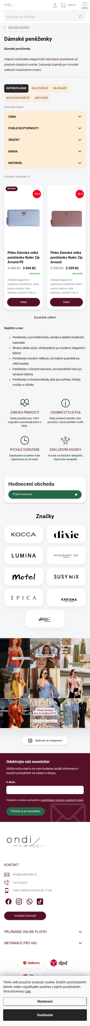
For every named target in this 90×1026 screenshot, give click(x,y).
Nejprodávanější (18, 97)
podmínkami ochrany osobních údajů (62, 800)
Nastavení (45, 1001)
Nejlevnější (40, 88)
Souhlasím (45, 1015)
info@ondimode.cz (25, 874)
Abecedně (41, 97)
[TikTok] (39, 901)
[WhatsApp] (28, 901)
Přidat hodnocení (22, 494)
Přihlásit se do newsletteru (25, 811)
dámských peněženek (60, 59)
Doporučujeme (16, 88)
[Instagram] (18, 901)
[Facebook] (8, 901)
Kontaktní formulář (25, 915)
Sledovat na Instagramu (48, 740)
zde (28, 991)
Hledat (80, 16)
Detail (23, 302)
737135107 (20, 882)
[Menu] (85, 5)
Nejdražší (60, 88)
